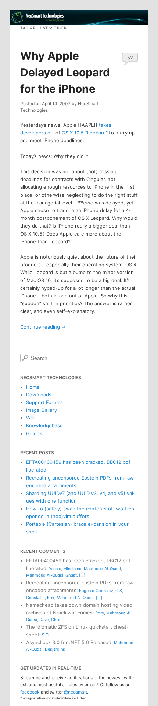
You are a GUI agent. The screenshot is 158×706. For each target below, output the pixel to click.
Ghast (71, 575)
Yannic (55, 568)
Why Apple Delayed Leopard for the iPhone (65, 72)
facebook (30, 692)
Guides (34, 433)
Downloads (38, 395)
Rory (99, 613)
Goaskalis (35, 597)
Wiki (30, 418)
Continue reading (43, 327)
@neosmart (75, 692)
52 (130, 57)
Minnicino (72, 568)
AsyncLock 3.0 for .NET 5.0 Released (68, 642)
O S (118, 590)
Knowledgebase (44, 425)
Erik (50, 597)
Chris (56, 619)
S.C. (46, 634)
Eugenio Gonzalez (96, 590)
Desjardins (55, 649)
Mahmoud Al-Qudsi (102, 568)
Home (33, 387)
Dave (44, 619)
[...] (82, 575)
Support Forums (44, 402)
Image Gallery (41, 410)
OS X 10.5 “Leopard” (85, 133)
